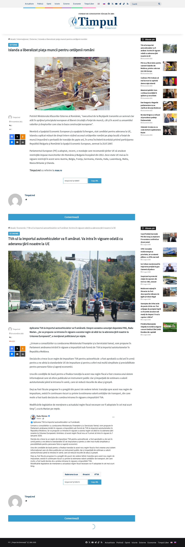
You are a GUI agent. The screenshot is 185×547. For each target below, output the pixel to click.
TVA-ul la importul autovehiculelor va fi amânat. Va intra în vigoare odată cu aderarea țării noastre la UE (150, 50)
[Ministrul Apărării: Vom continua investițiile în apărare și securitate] (170, 93)
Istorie (57, 4)
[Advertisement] (159, 180)
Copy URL (94, 181)
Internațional (22, 39)
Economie (77, 4)
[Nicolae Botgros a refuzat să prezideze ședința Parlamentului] (170, 118)
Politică (40, 4)
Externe (66, 4)
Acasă (12, 39)
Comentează (72, 217)
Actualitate (29, 4)
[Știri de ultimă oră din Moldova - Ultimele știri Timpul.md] (92, 21)
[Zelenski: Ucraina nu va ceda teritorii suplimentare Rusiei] (170, 130)
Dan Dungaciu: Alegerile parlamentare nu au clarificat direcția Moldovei (151, 105)
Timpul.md (30, 195)
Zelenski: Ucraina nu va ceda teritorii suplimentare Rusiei (151, 130)
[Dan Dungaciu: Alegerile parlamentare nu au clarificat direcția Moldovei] (170, 106)
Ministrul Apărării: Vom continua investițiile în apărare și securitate (149, 93)
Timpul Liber (89, 4)
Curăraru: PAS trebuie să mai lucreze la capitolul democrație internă (150, 80)
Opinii (49, 4)
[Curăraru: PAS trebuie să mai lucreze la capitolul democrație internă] (170, 81)
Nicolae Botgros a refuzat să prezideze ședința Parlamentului (150, 117)
